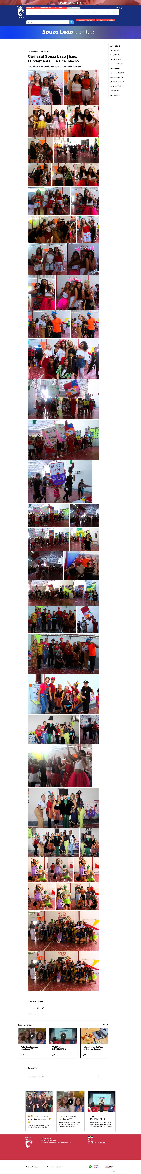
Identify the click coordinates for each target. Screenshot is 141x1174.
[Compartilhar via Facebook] (29, 1008)
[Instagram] (121, 8)
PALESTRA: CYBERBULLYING (59, 1048)
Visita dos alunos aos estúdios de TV (29, 1048)
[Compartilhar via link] (43, 1008)
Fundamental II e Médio (35, 1001)
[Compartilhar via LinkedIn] (38, 1008)
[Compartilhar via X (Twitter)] (33, 1008)
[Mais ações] (97, 51)
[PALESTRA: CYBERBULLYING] (63, 1036)
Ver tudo (105, 1024)
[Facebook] (119, 8)
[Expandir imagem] (45, 87)
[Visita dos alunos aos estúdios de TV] (32, 1036)
